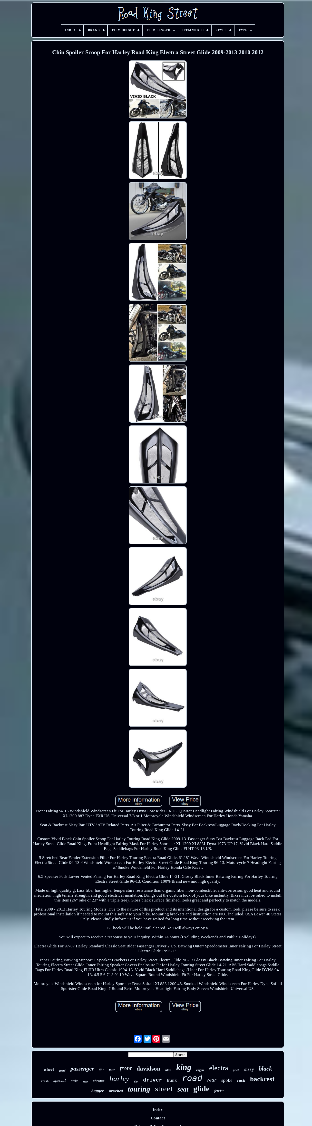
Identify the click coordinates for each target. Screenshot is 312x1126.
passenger (82, 1069)
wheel (49, 1069)
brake (74, 1081)
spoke (226, 1080)
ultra (168, 1070)
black (265, 1068)
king (183, 1067)
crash (45, 1081)
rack (241, 1080)
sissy (249, 1069)
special (59, 1080)
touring (139, 1089)
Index (158, 1109)
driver (152, 1080)
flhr (101, 1070)
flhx (136, 1081)
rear (211, 1080)
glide (201, 1088)
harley (119, 1078)
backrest (262, 1079)
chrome (99, 1081)
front (126, 1068)
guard (62, 1070)
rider (85, 1081)
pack (236, 1070)
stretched (116, 1091)
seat (182, 1089)
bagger (97, 1090)
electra (218, 1068)
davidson (148, 1068)
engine (200, 1070)
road (192, 1078)
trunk (172, 1080)
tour (112, 1070)
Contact (158, 1118)
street (164, 1088)
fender (219, 1091)
